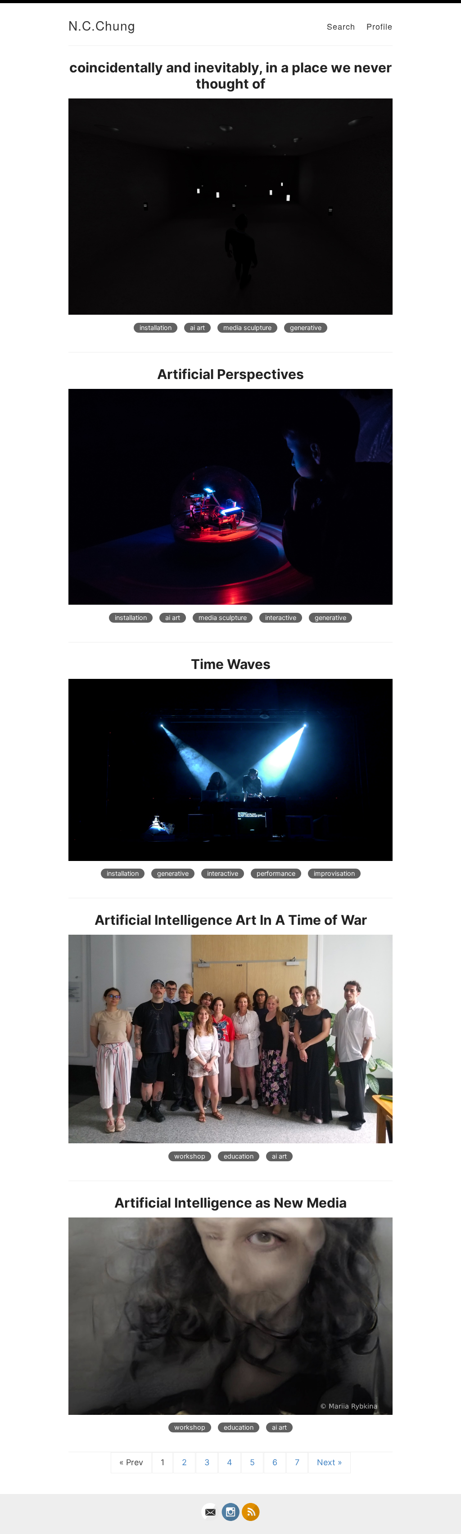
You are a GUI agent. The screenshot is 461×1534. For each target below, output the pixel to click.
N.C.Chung (102, 25)
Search (341, 26)
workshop (189, 1156)
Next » (329, 1462)
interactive (280, 618)
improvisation (334, 874)
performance (276, 874)
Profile (379, 26)
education (238, 1156)
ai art (197, 328)
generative (305, 328)
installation (156, 328)
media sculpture (247, 328)
